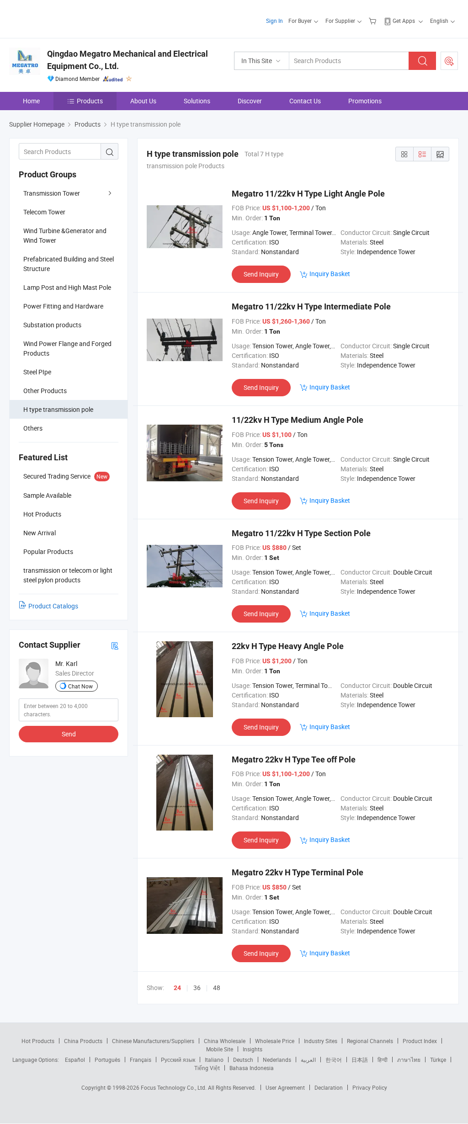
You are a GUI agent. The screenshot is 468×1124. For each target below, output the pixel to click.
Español (75, 1059)
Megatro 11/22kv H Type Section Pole (301, 533)
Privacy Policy (369, 1087)
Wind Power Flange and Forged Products (67, 348)
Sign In (274, 20)
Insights (252, 1049)
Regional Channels (370, 1040)
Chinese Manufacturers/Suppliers (153, 1040)
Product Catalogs (53, 606)
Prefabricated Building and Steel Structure (68, 264)
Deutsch (243, 1059)
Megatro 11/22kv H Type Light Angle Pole (308, 193)
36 (197, 987)
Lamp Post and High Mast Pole (67, 287)
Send (69, 734)
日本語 (359, 1059)
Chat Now (80, 686)
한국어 (333, 1059)
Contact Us (305, 100)
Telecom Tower (44, 212)
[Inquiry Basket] (373, 20)
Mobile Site (219, 1049)
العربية (308, 1059)
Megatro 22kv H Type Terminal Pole (297, 872)
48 (216, 987)
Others (33, 428)
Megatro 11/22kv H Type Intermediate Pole (311, 306)
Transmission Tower (51, 193)
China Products (83, 1040)
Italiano (214, 1059)
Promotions (365, 100)
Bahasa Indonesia (251, 1067)
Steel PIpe (37, 372)
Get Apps (403, 20)
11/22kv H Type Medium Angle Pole (297, 420)
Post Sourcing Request (449, 61)
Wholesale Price (274, 1040)
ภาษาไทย (408, 1059)
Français (140, 1059)
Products (90, 100)
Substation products (52, 324)
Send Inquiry (261, 274)
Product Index (420, 1040)
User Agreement (285, 1087)
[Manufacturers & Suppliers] (68, 18)
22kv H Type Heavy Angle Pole (288, 646)
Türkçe (438, 1059)
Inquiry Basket (329, 273)
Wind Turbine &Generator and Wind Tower (64, 235)
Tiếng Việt (207, 1067)
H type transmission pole (58, 409)
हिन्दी (383, 1059)
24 (177, 987)
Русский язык (178, 1059)
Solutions (197, 100)
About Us (143, 100)
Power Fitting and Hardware (63, 306)
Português (107, 1059)
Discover (250, 100)
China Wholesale (224, 1040)
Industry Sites (320, 1040)
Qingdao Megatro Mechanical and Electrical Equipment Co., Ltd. (127, 60)
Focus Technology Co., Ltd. (174, 1087)
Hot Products (37, 1040)
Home (31, 100)
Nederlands (277, 1059)
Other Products (45, 390)
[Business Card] (114, 645)
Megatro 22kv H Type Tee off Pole (294, 759)
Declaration (328, 1087)
